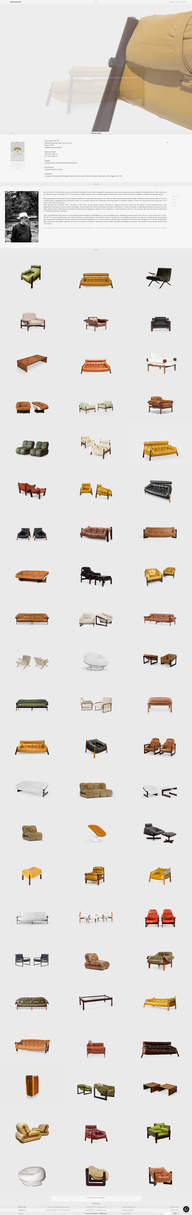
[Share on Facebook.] (146, 142)
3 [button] (185, 68)
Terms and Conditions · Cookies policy (96, 1213)
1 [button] (185, 65)
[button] (186, 1209)
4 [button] (185, 70)
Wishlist (171, 2)
